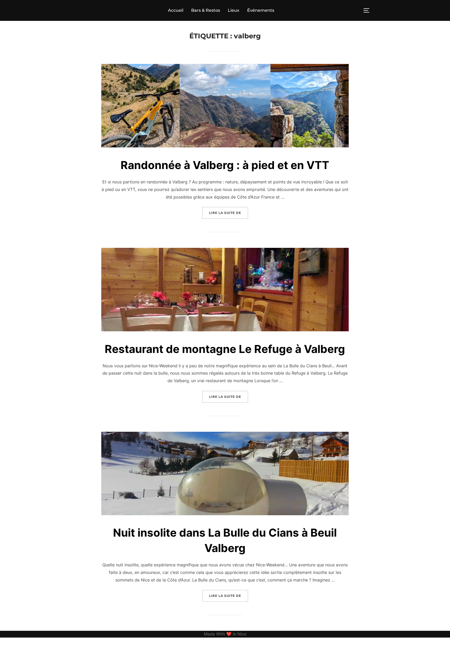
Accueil (175, 10)
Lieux (233, 10)
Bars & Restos (205, 10)
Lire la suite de (228, 213)
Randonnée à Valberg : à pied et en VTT (225, 165)
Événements (260, 10)
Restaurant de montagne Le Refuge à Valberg (225, 349)
